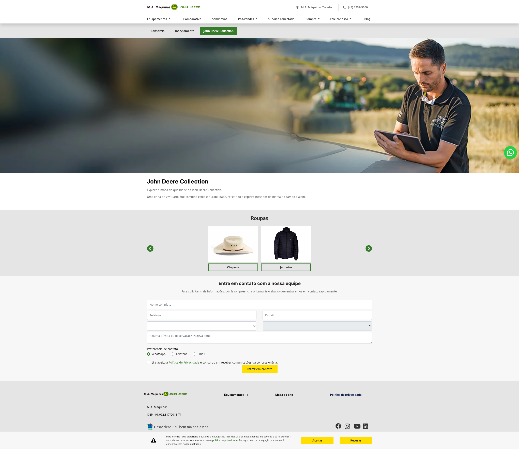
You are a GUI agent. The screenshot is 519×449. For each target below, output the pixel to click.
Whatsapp (159, 354)
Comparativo (192, 19)
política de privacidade (225, 440)
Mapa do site (284, 394)
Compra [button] (311, 19)
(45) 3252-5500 (358, 7)
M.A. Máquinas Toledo (316, 7)
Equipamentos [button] (157, 19)
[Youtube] (358, 426)
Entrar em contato (259, 369)
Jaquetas (286, 267)
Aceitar (317, 440)
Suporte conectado (281, 19)
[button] (150, 248)
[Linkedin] (367, 426)
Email (201, 354)
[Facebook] (340, 426)
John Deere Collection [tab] (218, 31)
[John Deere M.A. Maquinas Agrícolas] (173, 7)
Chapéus (233, 267)
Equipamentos (234, 394)
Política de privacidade (345, 394)
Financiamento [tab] (184, 31)
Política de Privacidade (184, 362)
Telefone (182, 354)
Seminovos (219, 19)
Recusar (355, 440)
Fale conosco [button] (339, 19)
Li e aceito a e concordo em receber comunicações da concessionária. (215, 362)
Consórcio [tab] (158, 31)
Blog (367, 19)
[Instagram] (349, 426)
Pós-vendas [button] (246, 19)
